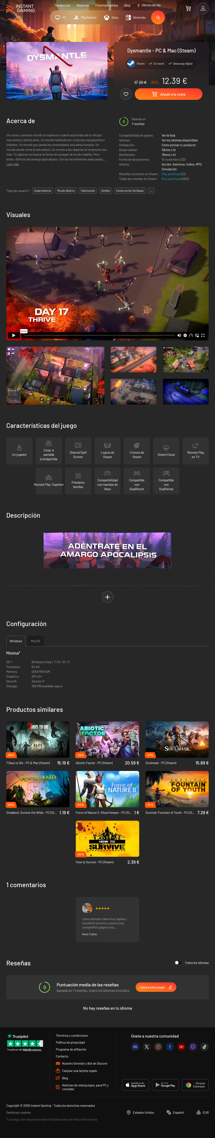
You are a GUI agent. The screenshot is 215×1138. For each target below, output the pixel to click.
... (151, 190)
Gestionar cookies (18, 1112)
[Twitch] (193, 1047)
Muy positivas (171, 174)
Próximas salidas (106, 5)
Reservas (83, 5)
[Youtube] (181, 1047)
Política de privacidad (70, 1042)
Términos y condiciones (72, 1035)
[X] (147, 1047)
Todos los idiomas (197, 963)
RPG (199, 164)
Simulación (169, 169)
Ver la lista (168, 135)
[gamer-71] (87, 908)
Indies (190, 164)
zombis (105, 190)
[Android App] (165, 1085)
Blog (127, 5)
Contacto (62, 1056)
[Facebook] (170, 1047)
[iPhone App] (135, 1085)
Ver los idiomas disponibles (180, 140)
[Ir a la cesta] (188, 8)
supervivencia (42, 190)
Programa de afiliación (71, 1049)
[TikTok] (204, 1047)
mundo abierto (66, 190)
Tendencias (62, 5)
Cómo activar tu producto (179, 145)
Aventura (179, 164)
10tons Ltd (169, 150)
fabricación (88, 190)
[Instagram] (158, 1047)
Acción (166, 164)
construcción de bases (130, 190)
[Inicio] (20, 9)
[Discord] (135, 1047)
